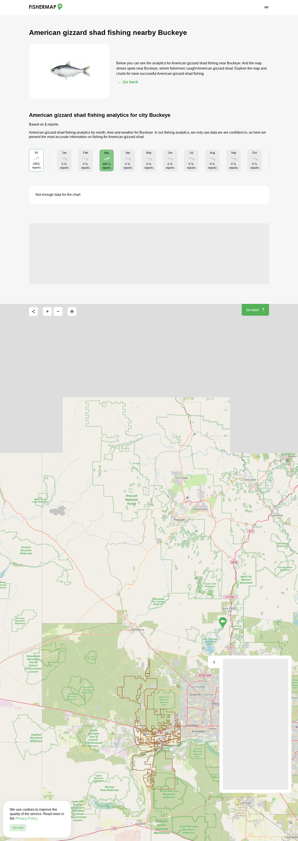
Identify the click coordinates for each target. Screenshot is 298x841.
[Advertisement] (149, 253)
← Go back (128, 82)
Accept (18, 827)
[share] (33, 311)
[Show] (223, 622)
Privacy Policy (26, 818)
